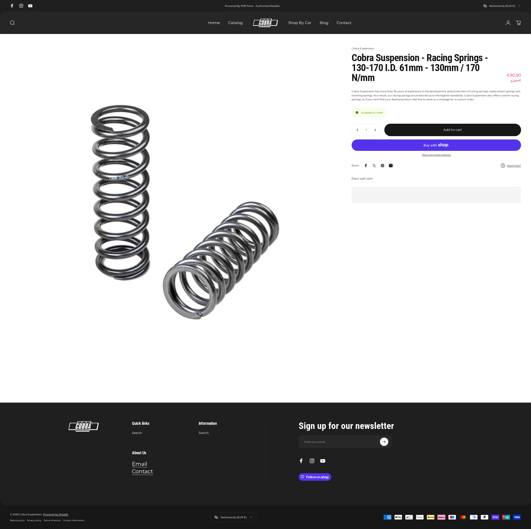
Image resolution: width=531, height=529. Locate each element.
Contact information (73, 520)
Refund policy (17, 520)
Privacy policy (34, 520)
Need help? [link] (514, 165)
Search (137, 433)
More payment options (436, 154)
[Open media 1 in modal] (174, 210)
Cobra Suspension (363, 48)
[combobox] (502, 6)
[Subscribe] (384, 442)
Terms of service (52, 520)
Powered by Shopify (55, 514)
